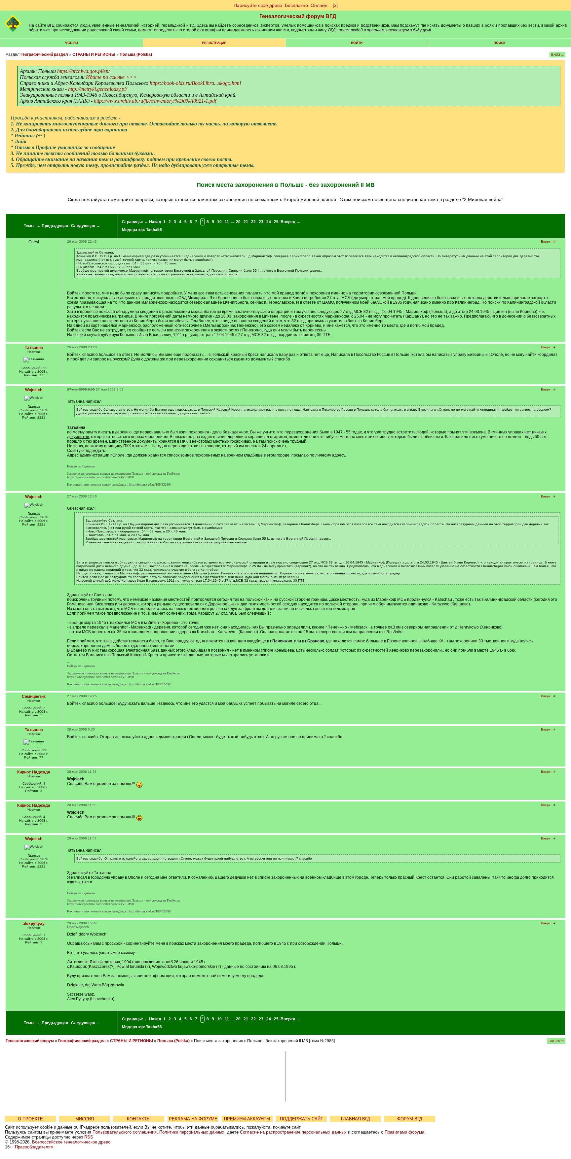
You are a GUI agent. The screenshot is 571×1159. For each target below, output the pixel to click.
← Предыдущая (52, 225)
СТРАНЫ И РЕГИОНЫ (93, 54)
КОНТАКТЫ (139, 1118)
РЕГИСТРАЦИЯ (214, 43)
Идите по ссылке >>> (111, 77)
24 (268, 222)
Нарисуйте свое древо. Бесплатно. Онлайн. (281, 5)
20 (238, 222)
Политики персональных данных (191, 1132)
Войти (356, 43)
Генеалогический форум (30, 1041)
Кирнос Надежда (33, 772)
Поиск (499, 43)
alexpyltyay (34, 923)
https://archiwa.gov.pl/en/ (83, 71)
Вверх (546, 241)
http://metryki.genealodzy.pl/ (97, 89)
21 (246, 222)
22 (253, 222)
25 (276, 222)
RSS (88, 1137)
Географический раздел (44, 54)
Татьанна (34, 347)
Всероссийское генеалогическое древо (71, 1142)
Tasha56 (154, 229)
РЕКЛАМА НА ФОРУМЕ (193, 1118)
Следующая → (85, 225)
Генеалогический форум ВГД (297, 16)
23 (261, 222)
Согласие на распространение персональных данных (293, 1132)
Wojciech (33, 390)
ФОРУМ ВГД (409, 1118)
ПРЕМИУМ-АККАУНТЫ (247, 1118)
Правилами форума (404, 1132)
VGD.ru (71, 43)
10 (219, 222)
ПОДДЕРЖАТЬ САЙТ (301, 1118)
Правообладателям (34, 1146)
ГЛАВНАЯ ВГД (355, 1118)
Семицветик (34, 696)
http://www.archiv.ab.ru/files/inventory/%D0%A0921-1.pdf (155, 101)
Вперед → (290, 222)
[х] (335, 5)
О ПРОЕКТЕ (30, 1118)
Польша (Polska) (136, 54)
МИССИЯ (84, 1118)
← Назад (152, 222)
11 (227, 222)
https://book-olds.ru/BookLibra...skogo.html (195, 83)
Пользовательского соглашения (125, 1132)
